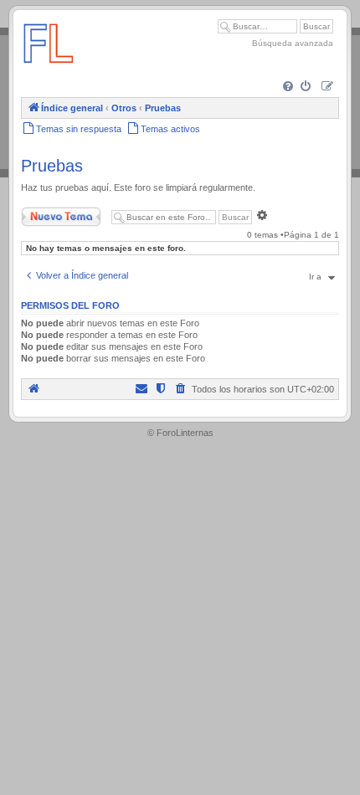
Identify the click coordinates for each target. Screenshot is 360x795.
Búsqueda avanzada (292, 43)
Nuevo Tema (45, 213)
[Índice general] (48, 70)
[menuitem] (289, 87)
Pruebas (52, 165)
